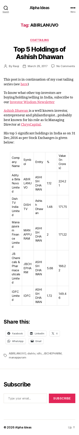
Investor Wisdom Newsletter (32, 102)
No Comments (65, 66)
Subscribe (62, 398)
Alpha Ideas (39, 8)
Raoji (16, 66)
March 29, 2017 (37, 66)
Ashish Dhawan (16, 111)
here (24, 84)
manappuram (17, 357)
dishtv (31, 353)
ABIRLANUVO (17, 353)
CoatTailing (39, 40)
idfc (39, 353)
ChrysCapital (31, 125)
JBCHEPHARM (52, 353)
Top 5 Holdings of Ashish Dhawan (39, 53)
